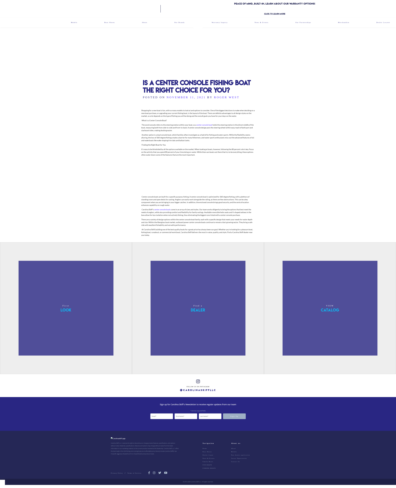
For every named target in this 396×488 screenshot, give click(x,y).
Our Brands (179, 22)
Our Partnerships (303, 22)
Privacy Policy (117, 473)
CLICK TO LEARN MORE (274, 14)
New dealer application (240, 455)
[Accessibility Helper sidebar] (2, 482)
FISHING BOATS (209, 468)
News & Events (261, 22)
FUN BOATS (207, 465)
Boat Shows (109, 22)
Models (74, 22)
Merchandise (343, 22)
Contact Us (235, 461)
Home (205, 448)
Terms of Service (134, 473)
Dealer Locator (383, 22)
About (144, 22)
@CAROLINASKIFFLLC (198, 390)
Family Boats (208, 461)
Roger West (226, 97)
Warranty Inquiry (220, 22)
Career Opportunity (239, 458)
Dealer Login (208, 455)
